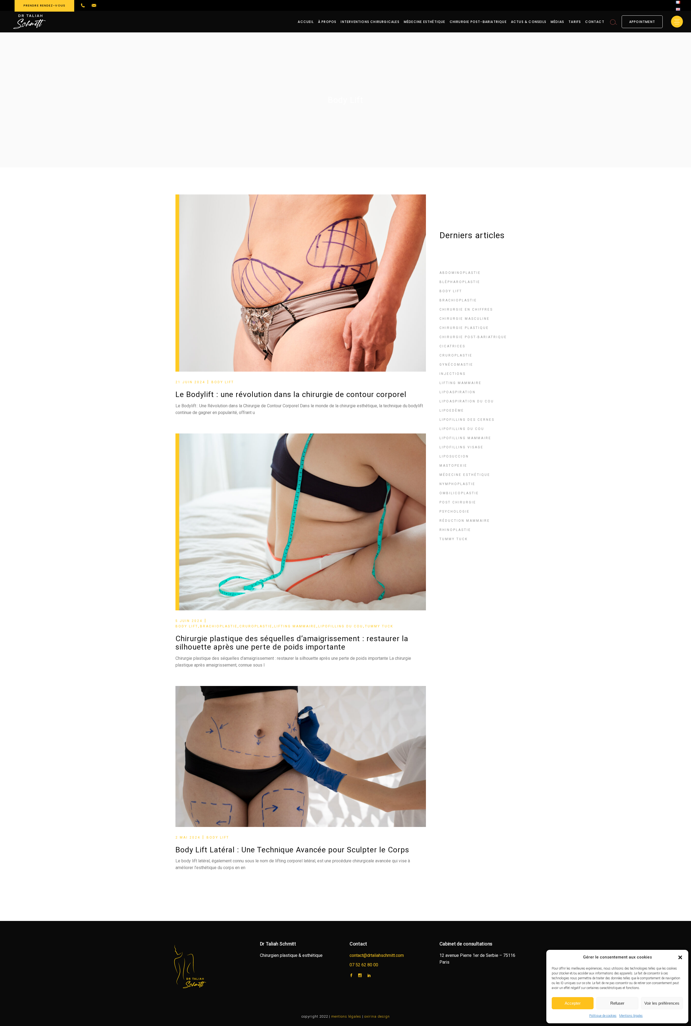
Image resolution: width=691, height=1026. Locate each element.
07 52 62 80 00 (364, 964)
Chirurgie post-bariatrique (473, 337)
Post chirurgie (457, 502)
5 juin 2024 (188, 621)
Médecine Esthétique (464, 475)
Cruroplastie (255, 626)
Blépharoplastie (459, 282)
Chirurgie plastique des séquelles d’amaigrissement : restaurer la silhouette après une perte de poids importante (291, 642)
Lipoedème (451, 410)
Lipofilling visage (461, 447)
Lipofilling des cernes (466, 420)
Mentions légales (631, 1016)
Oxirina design (377, 1016)
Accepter (573, 1003)
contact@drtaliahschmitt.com (377, 955)
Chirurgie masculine (464, 319)
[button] (680, 957)
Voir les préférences (661, 1003)
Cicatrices (452, 346)
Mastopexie (453, 465)
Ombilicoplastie (459, 493)
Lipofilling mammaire (465, 438)
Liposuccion (454, 456)
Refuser (617, 1003)
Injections (452, 374)
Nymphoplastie (457, 484)
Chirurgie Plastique (464, 328)
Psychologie (454, 511)
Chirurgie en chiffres (466, 309)
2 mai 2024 (187, 837)
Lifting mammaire (295, 626)
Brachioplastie (219, 626)
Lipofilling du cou (340, 626)
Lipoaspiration (457, 392)
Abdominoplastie (460, 273)
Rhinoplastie (455, 530)
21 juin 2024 (190, 382)
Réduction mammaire (464, 521)
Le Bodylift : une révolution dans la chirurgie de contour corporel (291, 394)
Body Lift (222, 382)
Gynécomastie (456, 364)
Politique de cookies (603, 1016)
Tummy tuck (379, 626)
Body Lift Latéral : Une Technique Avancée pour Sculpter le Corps (292, 849)
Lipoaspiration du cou (466, 401)
